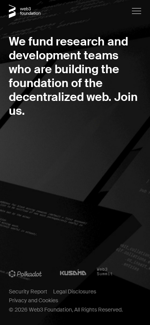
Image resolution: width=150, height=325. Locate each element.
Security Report (28, 291)
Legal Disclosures (74, 291)
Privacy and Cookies (33, 300)
